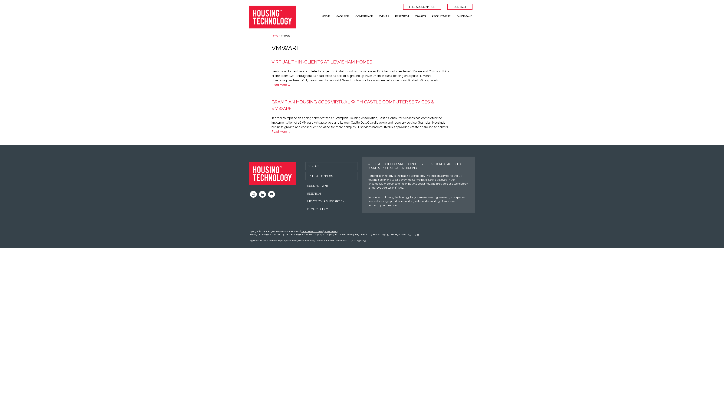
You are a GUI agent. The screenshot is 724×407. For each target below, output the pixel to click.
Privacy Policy (317, 209)
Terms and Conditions (312, 231)
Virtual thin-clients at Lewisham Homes (322, 62)
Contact (314, 166)
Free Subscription (320, 176)
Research (314, 193)
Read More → (281, 85)
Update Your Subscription (325, 201)
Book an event (317, 185)
